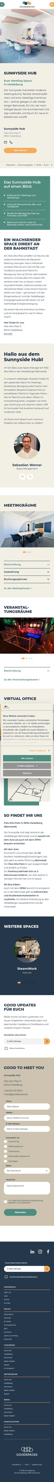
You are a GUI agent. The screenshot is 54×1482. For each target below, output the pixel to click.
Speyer (6, 1365)
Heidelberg (8, 1354)
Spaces (7, 1309)
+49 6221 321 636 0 (13, 1090)
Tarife (38, 165)
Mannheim (8, 1358)
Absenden (20, 1212)
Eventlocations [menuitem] (11, 1422)
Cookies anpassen (37, 750)
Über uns (7, 1292)
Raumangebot (25, 165)
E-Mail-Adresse (13, 1124)
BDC (6, 1329)
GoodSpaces (10, 1287)
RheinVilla (8, 1339)
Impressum (16, 1464)
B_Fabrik (7, 1321)
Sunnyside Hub (10, 1325)
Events (6, 1299)
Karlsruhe (8, 1351)
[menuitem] (27, 1288)
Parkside (7, 1318)
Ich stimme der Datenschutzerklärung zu (23, 1277)
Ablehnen (27, 773)
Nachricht (10, 1180)
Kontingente (9, 1368)
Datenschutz (37, 1464)
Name (8, 1101)
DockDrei (7, 1332)
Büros (7, 1400)
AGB (26, 1464)
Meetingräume (10, 1374)
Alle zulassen (27, 758)
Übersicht (10, 165)
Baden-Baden (9, 1361)
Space (8, 1166)
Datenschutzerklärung (17, 1048)
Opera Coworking (11, 1336)
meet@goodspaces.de (16, 1094)
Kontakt (8, 333)
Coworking (9, 1345)
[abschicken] (47, 1041)
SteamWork (8, 1314)
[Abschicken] (47, 1269)
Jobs (6, 1296)
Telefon (9, 1113)
